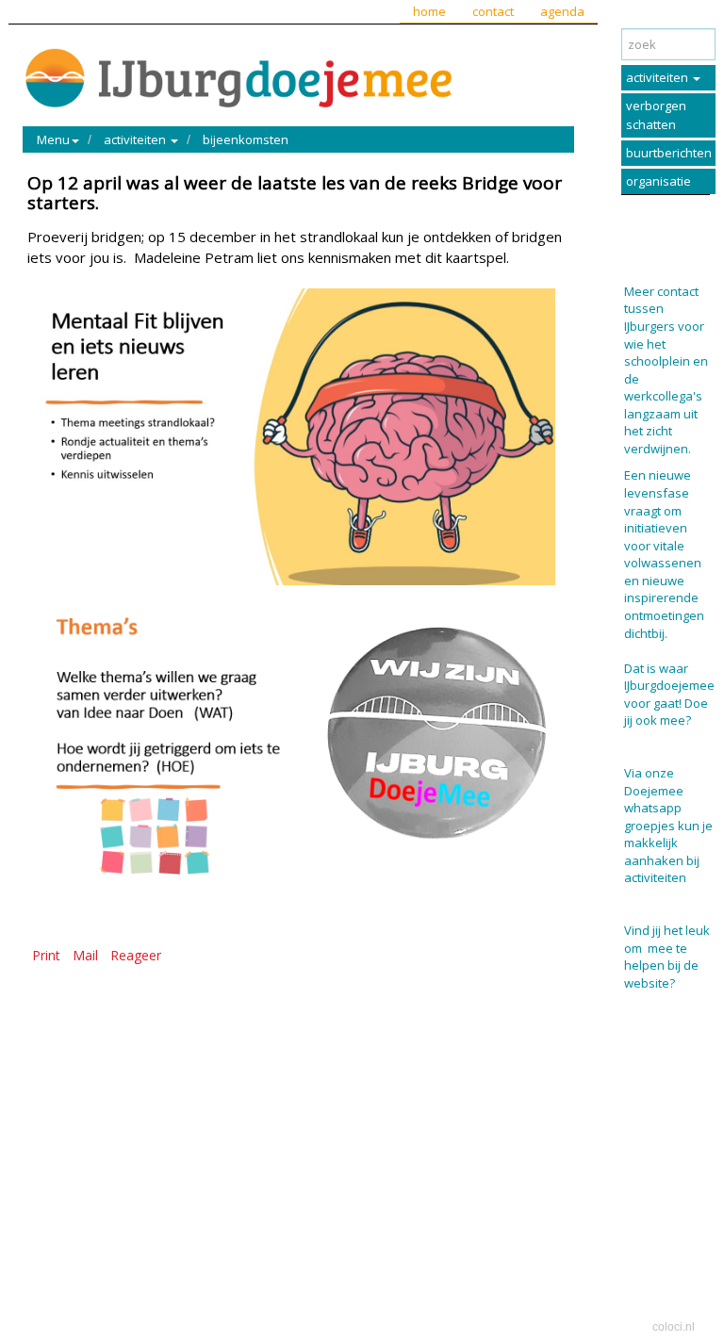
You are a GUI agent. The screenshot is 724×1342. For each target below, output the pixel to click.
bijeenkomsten (245, 139)
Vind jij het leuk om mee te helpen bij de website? (667, 956)
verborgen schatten (656, 115)
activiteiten (658, 77)
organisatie (658, 180)
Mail (85, 955)
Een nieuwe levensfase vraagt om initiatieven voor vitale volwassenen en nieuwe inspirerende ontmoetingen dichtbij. (664, 553)
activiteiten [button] (136, 139)
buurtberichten (669, 152)
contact (493, 11)
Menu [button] (53, 139)
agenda (562, 11)
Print (46, 955)
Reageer (135, 955)
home (429, 11)
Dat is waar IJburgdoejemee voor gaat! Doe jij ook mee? (669, 694)
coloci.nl (673, 1327)
